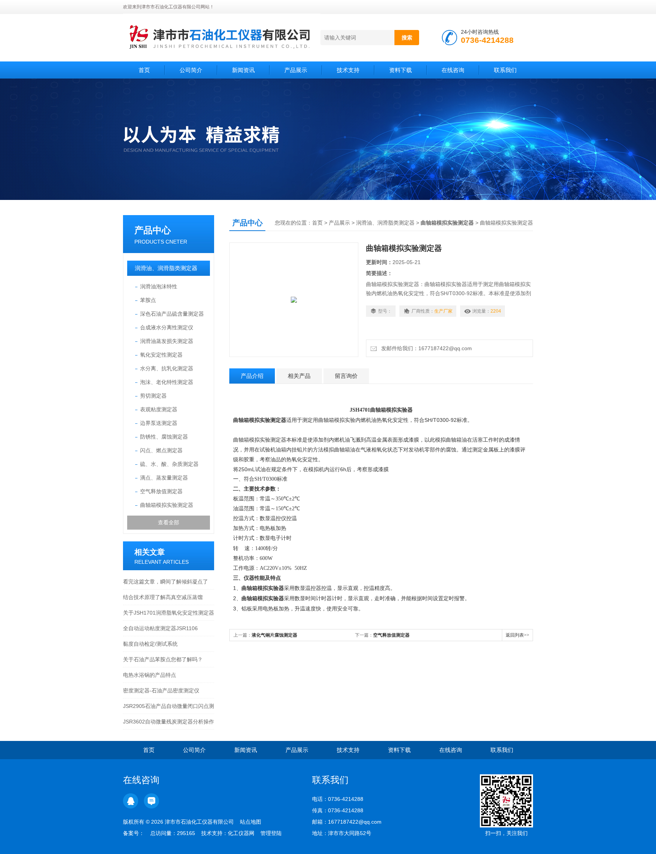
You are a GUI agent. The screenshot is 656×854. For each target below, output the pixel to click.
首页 (144, 70)
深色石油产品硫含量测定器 (172, 314)
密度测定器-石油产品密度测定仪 (161, 690)
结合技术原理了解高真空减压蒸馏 (163, 597)
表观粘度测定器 (158, 409)
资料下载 (400, 70)
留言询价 (346, 376)
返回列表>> (517, 635)
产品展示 (295, 70)
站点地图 (250, 822)
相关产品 (299, 376)
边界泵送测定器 (158, 423)
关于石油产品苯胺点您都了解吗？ (163, 659)
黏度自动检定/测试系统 (150, 644)
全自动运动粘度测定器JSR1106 (160, 628)
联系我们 (505, 70)
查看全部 (168, 522)
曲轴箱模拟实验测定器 (166, 505)
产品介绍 (252, 376)
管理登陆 (271, 833)
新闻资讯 (243, 70)
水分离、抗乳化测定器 (166, 368)
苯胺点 (148, 300)
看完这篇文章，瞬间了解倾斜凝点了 (165, 582)
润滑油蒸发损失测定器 (166, 341)
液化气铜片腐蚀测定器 (274, 635)
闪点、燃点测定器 (161, 450)
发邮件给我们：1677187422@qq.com (425, 348)
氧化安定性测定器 (161, 355)
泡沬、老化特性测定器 (166, 382)
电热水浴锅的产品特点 (149, 675)
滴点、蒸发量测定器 (164, 478)
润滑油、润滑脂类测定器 (166, 268)
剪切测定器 (153, 396)
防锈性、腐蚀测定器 (164, 437)
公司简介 (191, 70)
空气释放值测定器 (161, 491)
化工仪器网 (241, 833)
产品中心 (152, 230)
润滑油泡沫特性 (158, 286)
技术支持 (348, 70)
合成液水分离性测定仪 (166, 327)
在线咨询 (453, 70)
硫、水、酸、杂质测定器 (169, 464)
